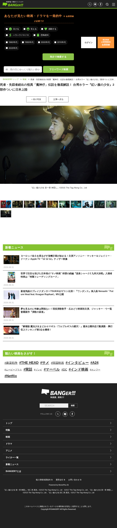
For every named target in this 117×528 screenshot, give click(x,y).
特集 (8, 430)
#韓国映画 (57, 362)
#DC (64, 369)
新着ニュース (12, 464)
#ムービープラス (13, 369)
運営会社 (59, 480)
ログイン (89, 42)
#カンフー (95, 369)
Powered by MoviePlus (58, 485)
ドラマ (9, 443)
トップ (9, 423)
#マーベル (52, 369)
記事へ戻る (58, 99)
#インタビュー (77, 362)
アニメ (9, 450)
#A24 (94, 362)
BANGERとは (13, 471)
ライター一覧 (12, 457)
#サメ (44, 362)
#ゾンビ (38, 369)
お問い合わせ (73, 480)
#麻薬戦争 (11, 362)
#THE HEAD (29, 362)
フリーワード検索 (58, 69)
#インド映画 (78, 369)
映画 (8, 437)
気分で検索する (58, 56)
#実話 (28, 369)
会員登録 (106, 42)
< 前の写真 (36, 99)
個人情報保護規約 (43, 480)
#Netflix (11, 376)
